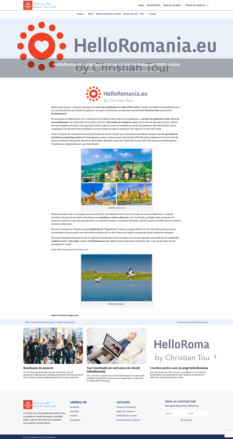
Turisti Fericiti (153, 5)
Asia (142, 14)
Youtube (74, 415)
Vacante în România (126, 407)
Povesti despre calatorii (128, 420)
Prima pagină (79, 71)
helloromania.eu (79, 249)
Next (214, 356)
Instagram (75, 420)
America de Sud (130, 14)
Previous (18, 356)
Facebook (74, 407)
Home (141, 5)
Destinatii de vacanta (126, 415)
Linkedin (74, 411)
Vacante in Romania (95, 71)
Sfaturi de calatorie (195, 5)
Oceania (152, 14)
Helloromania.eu (175, 372)
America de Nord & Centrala (108, 14)
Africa (90, 14)
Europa (80, 14)
